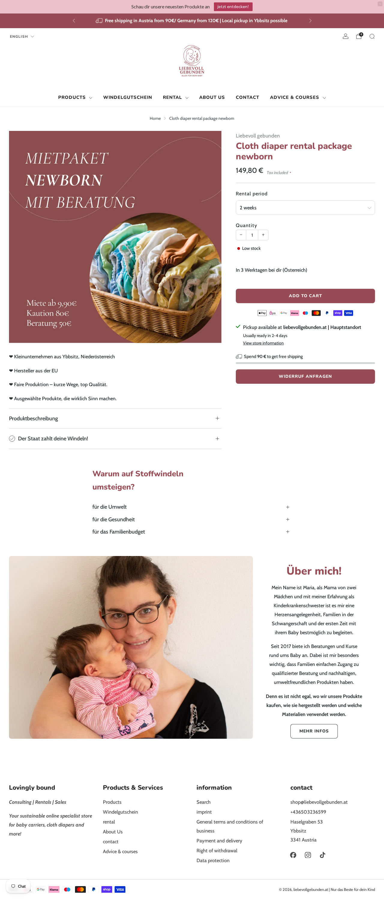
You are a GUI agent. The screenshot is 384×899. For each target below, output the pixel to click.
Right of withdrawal (216, 850)
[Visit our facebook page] (293, 855)
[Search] (372, 36)
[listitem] (192, 20)
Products (72, 97)
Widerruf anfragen (305, 376)
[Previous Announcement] (74, 21)
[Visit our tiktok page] (322, 855)
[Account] (346, 36)
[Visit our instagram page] (308, 855)
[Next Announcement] (310, 21)
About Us (212, 97)
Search (203, 802)
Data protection (213, 860)
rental (172, 97)
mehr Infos (314, 731)
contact (247, 97)
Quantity (246, 225)
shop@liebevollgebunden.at (319, 802)
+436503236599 (308, 812)
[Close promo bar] (380, 3)
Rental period (252, 194)
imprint (204, 812)
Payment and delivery (219, 841)
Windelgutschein (127, 97)
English (19, 36)
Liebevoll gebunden (258, 135)
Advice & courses (294, 97)
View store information (263, 343)
